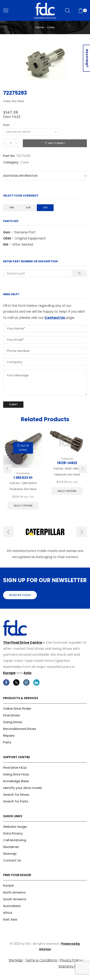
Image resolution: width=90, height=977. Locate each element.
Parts (7, 742)
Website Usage (15, 826)
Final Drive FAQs (15, 767)
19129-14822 (67, 463)
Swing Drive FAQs (16, 774)
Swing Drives (12, 722)
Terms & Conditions (41, 960)
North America (14, 892)
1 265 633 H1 (23, 477)
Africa (7, 912)
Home (40, 27)
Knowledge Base (16, 781)
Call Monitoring (14, 840)
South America (14, 899)
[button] (7, 469)
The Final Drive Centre (22, 642)
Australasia (12, 906)
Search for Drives (16, 794)
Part (6, 125)
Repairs (9, 735)
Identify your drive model (22, 788)
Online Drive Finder (17, 708)
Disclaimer (11, 847)
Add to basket (56, 143)
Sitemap (10, 853)
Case (50, 27)
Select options (23, 505)
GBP (11, 207)
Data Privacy (13, 833)
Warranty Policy (71, 966)
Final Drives (11, 715)
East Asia (10, 919)
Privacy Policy (71, 960)
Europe (9, 672)
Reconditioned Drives (19, 729)
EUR (28, 207)
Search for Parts (15, 801)
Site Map (16, 960)
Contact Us (55, 317)
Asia (27, 672)
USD (45, 207)
